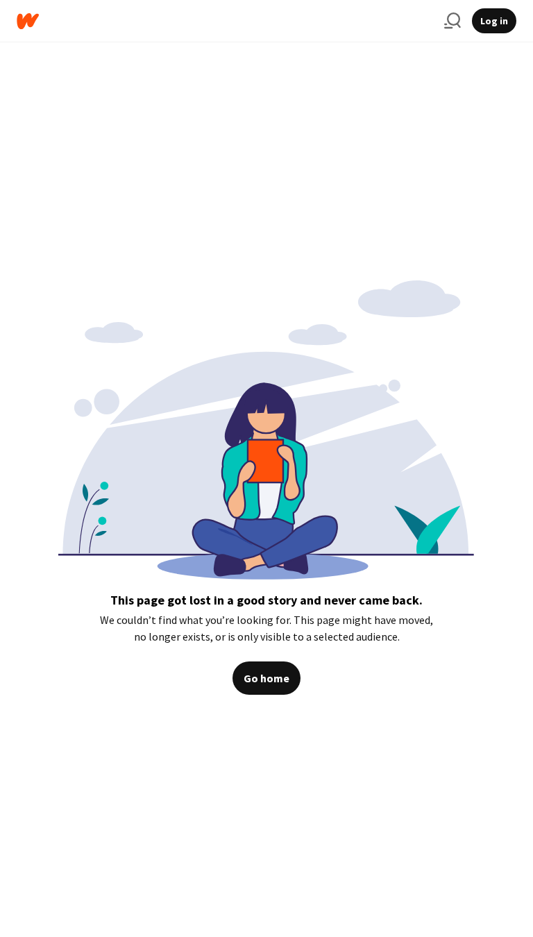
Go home (266, 678)
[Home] (225, 21)
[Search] (452, 20)
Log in (494, 21)
